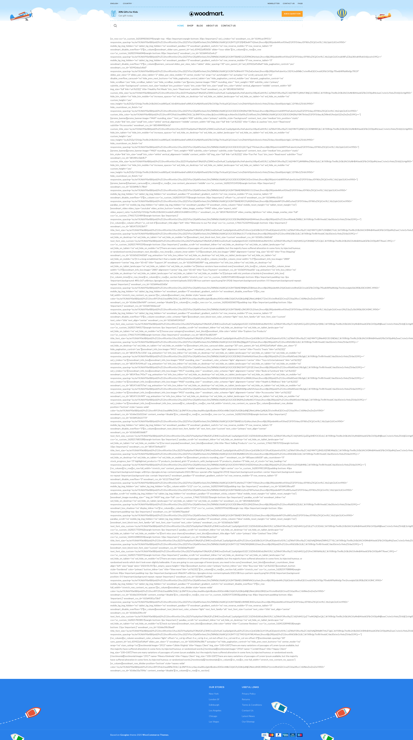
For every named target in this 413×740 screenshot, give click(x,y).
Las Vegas (214, 721)
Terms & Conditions (252, 704)
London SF (214, 699)
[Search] (115, 25)
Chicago (213, 716)
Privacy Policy (249, 693)
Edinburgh (214, 704)
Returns (246, 699)
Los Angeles (215, 710)
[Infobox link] (124, 13)
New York (214, 693)
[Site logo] (206, 13)
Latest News (248, 716)
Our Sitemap (248, 721)
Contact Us (247, 710)
